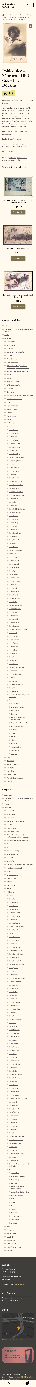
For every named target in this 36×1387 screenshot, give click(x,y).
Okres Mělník (13, 547)
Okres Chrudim (14, 471)
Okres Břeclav (13, 440)
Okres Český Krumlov (16, 461)
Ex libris (9, 355)
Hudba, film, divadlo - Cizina (13, 17)
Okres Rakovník (14, 622)
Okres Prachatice (14, 598)
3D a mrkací (15, 704)
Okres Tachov (13, 653)
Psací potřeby (11, 761)
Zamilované (15, 750)
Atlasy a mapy (11, 345)
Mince (9, 402)
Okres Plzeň (13, 588)
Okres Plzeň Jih (14, 592)
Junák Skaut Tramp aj (18, 726)
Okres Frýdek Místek (15, 481)
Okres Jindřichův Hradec (17, 509)
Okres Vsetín (13, 677)
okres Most (12, 554)
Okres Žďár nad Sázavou (16, 684)
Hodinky (9, 375)
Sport (13, 733)
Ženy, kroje (14, 754)
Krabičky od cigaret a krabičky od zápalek (20, 395)
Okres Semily (13, 633)
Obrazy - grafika (12, 409)
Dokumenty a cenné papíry (15, 352)
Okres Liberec (13, 536)
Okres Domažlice (14, 478)
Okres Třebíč (13, 660)
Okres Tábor (13, 650)
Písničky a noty (11, 416)
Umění (13, 737)
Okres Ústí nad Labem (16, 671)
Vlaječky (9, 781)
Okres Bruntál (13, 450)
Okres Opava (13, 571)
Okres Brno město (15, 443)
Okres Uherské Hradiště (16, 667)
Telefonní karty (11, 774)
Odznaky (9, 412)
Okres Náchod (13, 557)
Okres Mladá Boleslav (16, 550)
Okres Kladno (13, 519)
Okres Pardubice (14, 578)
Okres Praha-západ (15, 609)
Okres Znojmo (13, 691)
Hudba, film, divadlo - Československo (18, 718)
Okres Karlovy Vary (15, 512)
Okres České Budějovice (16, 457)
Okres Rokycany (14, 626)
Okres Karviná (13, 516)
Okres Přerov (13, 612)
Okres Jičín (12, 502)
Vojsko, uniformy (16, 747)
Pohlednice (22, 15)
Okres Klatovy (13, 523)
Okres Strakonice (14, 640)
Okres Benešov (13, 430)
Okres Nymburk (14, 564)
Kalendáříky (10, 392)
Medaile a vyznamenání (14, 399)
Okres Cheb (12, 464)
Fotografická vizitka (13, 362)
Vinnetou (14, 744)
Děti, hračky (15, 711)
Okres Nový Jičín (14, 560)
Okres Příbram (13, 616)
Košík (23, 1381)
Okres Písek (13, 585)
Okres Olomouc (14, 567)
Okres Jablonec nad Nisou (17, 495)
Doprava (14, 714)
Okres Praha (13, 602)
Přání (8, 757)
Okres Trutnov (13, 664)
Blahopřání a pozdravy (18, 707)
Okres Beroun (13, 433)
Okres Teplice (13, 657)
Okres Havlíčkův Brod (16, 485)
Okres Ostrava (13, 574)
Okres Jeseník (13, 499)
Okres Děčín (13, 474)
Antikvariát (8, 326)
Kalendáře (10, 388)
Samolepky (10, 768)
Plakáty (9, 419)
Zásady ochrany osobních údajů (13, 1377)
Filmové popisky (12, 359)
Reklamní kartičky (12, 764)
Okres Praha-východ (15, 605)
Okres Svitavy (13, 647)
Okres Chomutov (14, 468)
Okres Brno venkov (15, 447)
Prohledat (9, 1383)
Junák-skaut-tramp (13, 382)
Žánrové (29, 15)
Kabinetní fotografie (13, 385)
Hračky (9, 378)
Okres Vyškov (13, 681)
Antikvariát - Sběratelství (8, 5)
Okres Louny (13, 543)
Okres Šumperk (14, 643)
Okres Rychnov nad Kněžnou (18, 629)
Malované (14, 730)
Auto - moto (10, 349)
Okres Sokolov (13, 636)
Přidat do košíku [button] (18, 212)
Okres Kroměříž (14, 530)
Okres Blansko (13, 437)
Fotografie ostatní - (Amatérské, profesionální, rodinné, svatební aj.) (18, 367)
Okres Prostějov (14, 619)
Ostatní (6, 335)
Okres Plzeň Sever (15, 595)
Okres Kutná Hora (15, 533)
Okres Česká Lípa (14, 454)
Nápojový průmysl (12, 406)
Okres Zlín (12, 688)
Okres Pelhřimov (14, 581)
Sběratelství (13, 15)
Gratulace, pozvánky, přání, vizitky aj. (18, 371)
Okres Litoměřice (14, 540)
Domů (6, 15)
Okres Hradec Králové (16, 492)
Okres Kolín (13, 526)
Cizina (11, 426)
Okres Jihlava (13, 505)
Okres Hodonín (14, 488)
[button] (30, 26)
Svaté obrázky (11, 771)
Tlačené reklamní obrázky (15, 778)
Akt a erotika (11, 342)
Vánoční (13, 740)
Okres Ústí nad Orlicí (15, 674)
